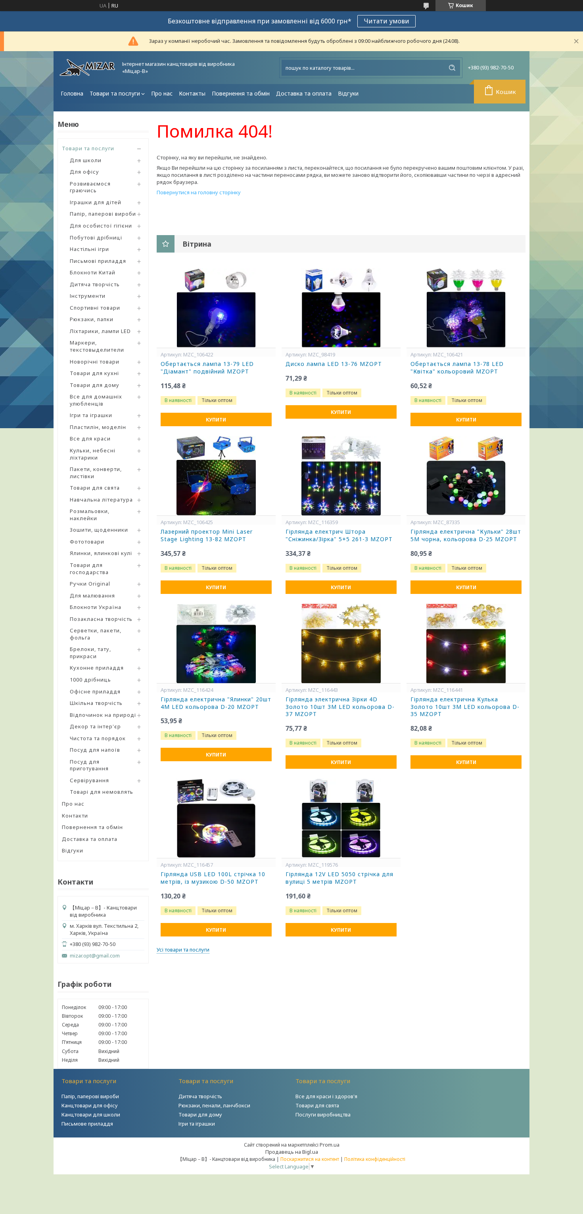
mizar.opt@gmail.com (95, 955)
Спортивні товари (95, 307)
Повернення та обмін (241, 93)
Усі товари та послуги (183, 949)
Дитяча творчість (95, 284)
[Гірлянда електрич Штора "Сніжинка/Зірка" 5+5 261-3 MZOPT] (341, 475)
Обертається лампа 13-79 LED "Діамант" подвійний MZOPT (207, 367)
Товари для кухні (94, 373)
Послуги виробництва (323, 1114)
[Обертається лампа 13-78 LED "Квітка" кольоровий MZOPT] (466, 308)
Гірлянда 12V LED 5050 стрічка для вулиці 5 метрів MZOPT (339, 878)
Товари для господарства (89, 568)
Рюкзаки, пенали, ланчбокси (214, 1105)
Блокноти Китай (92, 272)
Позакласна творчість (101, 618)
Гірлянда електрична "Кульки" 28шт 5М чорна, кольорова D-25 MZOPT (465, 535)
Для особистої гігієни (101, 225)
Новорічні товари (94, 361)
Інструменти (87, 295)
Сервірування (89, 780)
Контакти (75, 815)
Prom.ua (329, 1144)
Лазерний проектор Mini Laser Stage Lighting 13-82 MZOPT (207, 535)
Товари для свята (95, 487)
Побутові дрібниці (96, 237)
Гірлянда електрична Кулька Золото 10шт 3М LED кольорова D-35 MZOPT (465, 707)
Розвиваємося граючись (90, 187)
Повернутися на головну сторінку (199, 192)
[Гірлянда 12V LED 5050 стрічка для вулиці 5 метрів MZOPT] (341, 818)
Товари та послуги (115, 93)
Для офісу (84, 171)
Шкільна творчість (96, 703)
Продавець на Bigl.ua (291, 1151)
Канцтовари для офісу (89, 1105)
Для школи (86, 160)
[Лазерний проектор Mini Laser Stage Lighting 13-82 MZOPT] (216, 475)
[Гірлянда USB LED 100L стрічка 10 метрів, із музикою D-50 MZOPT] (216, 818)
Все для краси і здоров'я (326, 1096)
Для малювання (92, 595)
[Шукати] (452, 68)
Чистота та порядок (98, 738)
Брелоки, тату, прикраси (90, 652)
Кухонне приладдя (97, 667)
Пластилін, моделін (98, 427)
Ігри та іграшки (91, 415)
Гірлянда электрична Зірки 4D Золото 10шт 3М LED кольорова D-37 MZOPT (340, 707)
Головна (72, 93)
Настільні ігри (89, 249)
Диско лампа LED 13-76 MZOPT (334, 364)
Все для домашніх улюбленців (96, 400)
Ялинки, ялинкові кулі (101, 553)
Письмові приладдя (98, 260)
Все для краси (90, 438)
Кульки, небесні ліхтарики (92, 454)
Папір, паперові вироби (103, 213)
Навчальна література (101, 499)
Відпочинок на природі (103, 714)
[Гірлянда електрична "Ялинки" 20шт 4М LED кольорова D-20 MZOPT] (216, 643)
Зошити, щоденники (99, 529)
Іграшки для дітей (95, 202)
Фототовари (87, 541)
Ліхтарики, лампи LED (100, 331)
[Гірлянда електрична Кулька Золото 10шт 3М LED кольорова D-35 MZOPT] (466, 643)
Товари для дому (94, 385)
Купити (216, 419)
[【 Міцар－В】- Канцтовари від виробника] (87, 67)
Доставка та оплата (304, 93)
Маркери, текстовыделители (97, 346)
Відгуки (348, 93)
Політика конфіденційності (374, 1159)
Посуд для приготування (89, 765)
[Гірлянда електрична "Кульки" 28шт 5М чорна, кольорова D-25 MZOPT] (466, 475)
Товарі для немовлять (101, 791)
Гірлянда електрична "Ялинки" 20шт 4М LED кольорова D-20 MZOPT (216, 703)
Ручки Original (90, 583)
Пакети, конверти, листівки (96, 472)
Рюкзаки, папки (91, 319)
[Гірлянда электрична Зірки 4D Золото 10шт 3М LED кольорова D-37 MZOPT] (341, 643)
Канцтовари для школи (90, 1114)
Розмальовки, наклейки (89, 514)
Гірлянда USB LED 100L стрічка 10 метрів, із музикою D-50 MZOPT (213, 878)
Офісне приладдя (95, 691)
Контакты (192, 93)
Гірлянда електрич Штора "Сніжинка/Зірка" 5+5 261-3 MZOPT (339, 535)
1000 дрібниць (90, 679)
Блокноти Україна (95, 607)
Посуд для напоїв (95, 749)
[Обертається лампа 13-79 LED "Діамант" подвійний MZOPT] (216, 308)
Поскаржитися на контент (309, 1159)
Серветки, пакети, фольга (95, 634)
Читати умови (386, 21)
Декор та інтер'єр (95, 726)
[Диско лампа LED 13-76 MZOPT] (341, 308)
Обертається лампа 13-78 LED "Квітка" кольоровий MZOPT (457, 367)
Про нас (162, 93)
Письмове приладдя (87, 1123)
